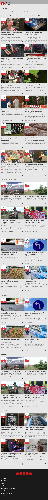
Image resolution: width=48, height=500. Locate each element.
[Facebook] (17, 473)
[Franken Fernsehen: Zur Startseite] (7, 3)
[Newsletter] (30, 473)
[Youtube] (24, 473)
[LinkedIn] (27, 473)
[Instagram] (20, 473)
